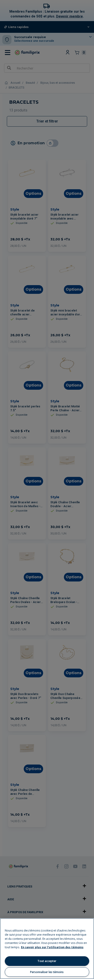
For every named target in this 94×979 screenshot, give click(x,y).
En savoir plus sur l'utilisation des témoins (52, 947)
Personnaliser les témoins (47, 972)
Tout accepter (46, 961)
